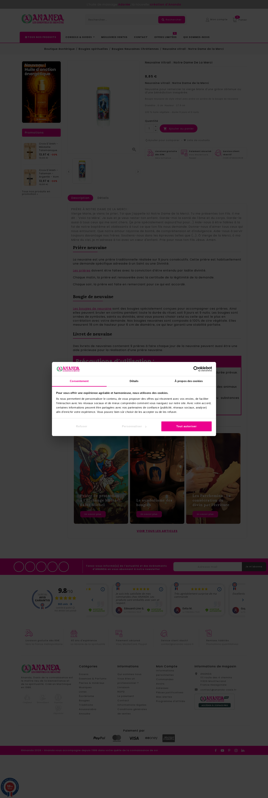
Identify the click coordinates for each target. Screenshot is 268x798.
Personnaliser (132, 426)
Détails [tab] (134, 381)
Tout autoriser (186, 426)
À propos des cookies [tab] (189, 381)
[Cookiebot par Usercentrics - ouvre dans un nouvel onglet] (196, 369)
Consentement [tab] (79, 381)
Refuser (81, 426)
